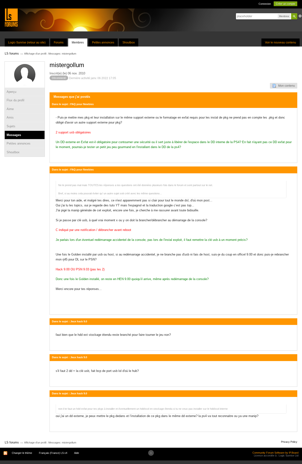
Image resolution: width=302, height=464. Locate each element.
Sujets (11, 126)
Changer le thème (22, 452)
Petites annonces (103, 42)
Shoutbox (128, 42)
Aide (76, 452)
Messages (14, 135)
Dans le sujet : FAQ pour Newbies (73, 104)
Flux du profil (15, 100)
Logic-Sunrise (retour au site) (27, 42)
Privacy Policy (289, 441)
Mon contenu (285, 85)
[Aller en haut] (151, 453)
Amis (10, 117)
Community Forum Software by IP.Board (275, 452)
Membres (78, 42)
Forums (58, 42)
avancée (300, 16)
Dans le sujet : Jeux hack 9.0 (69, 321)
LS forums (12, 442)
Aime (10, 109)
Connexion (265, 3)
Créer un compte (285, 3)
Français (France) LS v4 (53, 452)
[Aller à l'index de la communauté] (11, 17)
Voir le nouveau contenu (280, 42)
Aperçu (11, 92)
